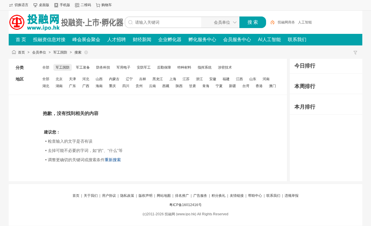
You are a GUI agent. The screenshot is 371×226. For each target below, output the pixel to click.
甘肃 (192, 86)
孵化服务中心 (202, 39)
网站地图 (164, 196)
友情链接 (237, 196)
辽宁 (129, 79)
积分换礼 (218, 196)
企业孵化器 (169, 39)
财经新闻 (142, 39)
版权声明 (145, 196)
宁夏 (219, 86)
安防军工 (144, 67)
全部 (45, 67)
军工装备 (83, 67)
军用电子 (123, 67)
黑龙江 (157, 79)
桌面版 (44, 5)
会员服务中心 (237, 39)
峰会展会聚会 (86, 39)
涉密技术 (225, 67)
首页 (21, 52)
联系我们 (297, 39)
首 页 (21, 39)
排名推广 (182, 196)
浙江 (199, 79)
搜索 (77, 52)
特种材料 (184, 67)
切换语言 (21, 5)
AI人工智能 (269, 39)
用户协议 (109, 196)
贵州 (139, 86)
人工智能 (305, 22)
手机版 (65, 5)
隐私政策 (127, 196)
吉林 (142, 79)
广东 (72, 86)
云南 (152, 86)
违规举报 (292, 196)
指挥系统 (205, 67)
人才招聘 (116, 39)
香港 (259, 86)
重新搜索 (113, 159)
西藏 (165, 86)
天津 (72, 79)
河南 (266, 79)
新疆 (232, 86)
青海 (205, 86)
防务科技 (103, 67)
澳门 (272, 86)
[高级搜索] (270, 22)
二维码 (86, 5)
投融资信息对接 (49, 39)
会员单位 (39, 52)
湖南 (59, 86)
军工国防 (60, 52)
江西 (239, 79)
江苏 (186, 79)
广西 (85, 86)
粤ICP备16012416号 (185, 205)
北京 (59, 79)
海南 (99, 86)
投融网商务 (286, 22)
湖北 (45, 86)
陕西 (179, 86)
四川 (125, 86)
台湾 (245, 86)
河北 (85, 79)
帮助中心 (255, 196)
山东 (252, 79)
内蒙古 (114, 79)
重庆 (112, 86)
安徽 (212, 79)
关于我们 (91, 196)
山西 (99, 79)
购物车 (106, 5)
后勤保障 (164, 67)
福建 (226, 79)
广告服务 (200, 196)
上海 (172, 79)
